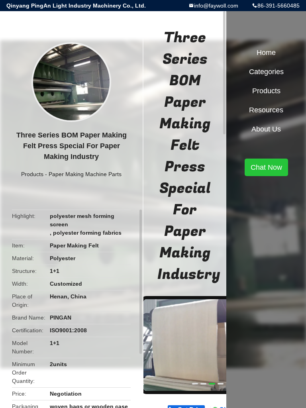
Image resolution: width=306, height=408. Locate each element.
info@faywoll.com (216, 5)
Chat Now (266, 167)
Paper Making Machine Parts (85, 174)
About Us (266, 129)
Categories (266, 72)
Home (266, 53)
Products (32, 174)
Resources (266, 110)
